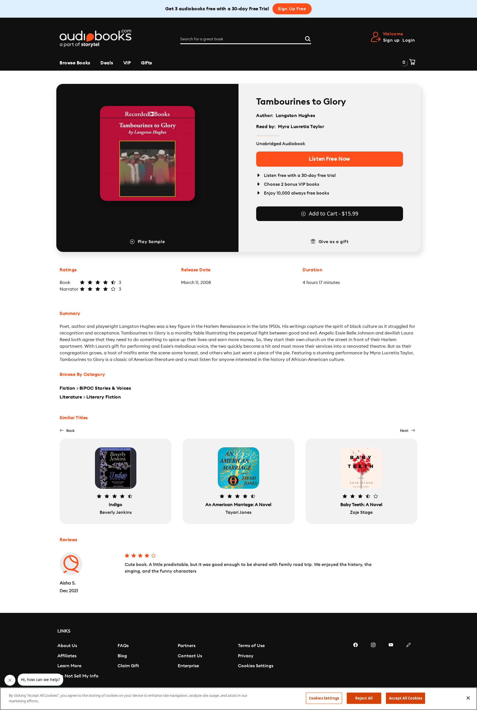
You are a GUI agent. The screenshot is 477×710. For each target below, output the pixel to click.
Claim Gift (128, 666)
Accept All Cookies (405, 698)
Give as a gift (334, 241)
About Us (67, 645)
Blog (122, 656)
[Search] (308, 38)
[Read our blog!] (408, 661)
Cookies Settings (255, 666)
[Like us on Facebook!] (355, 661)
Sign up (391, 40)
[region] (238, 698)
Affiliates (66, 656)
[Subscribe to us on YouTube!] (391, 661)
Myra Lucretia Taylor (301, 126)
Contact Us (190, 656)
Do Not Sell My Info (78, 676)
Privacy (245, 656)
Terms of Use (251, 645)
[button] (67, 430)
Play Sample (151, 241)
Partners (186, 645)
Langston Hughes (295, 115)
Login (408, 40)
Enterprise (188, 666)
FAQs (123, 645)
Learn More (69, 666)
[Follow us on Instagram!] (373, 661)
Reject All (364, 698)
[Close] (468, 698)
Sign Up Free (292, 9)
